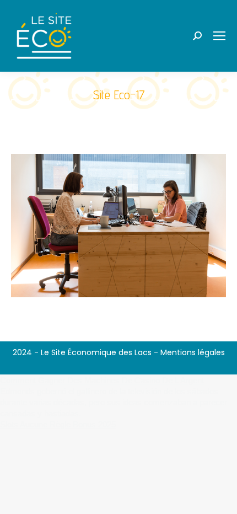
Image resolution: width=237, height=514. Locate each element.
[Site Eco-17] (118, 225)
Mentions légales (192, 352)
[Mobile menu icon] (219, 35)
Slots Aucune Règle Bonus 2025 (58, 424)
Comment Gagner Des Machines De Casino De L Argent (102, 380)
